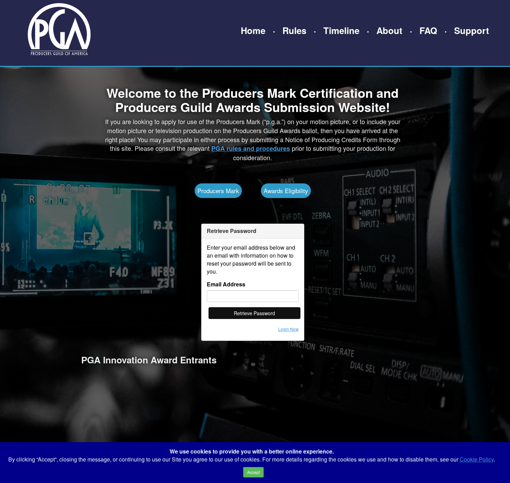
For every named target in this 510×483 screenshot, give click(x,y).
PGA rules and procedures (250, 148)
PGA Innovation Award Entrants (148, 359)
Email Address (226, 284)
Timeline (341, 30)
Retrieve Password (254, 313)
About (389, 30)
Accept (253, 472)
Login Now (288, 329)
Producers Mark (218, 190)
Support (471, 30)
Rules (294, 30)
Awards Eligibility (286, 190)
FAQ (428, 30)
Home (253, 30)
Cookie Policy (477, 459)
